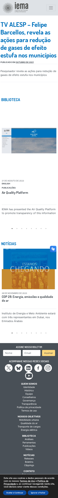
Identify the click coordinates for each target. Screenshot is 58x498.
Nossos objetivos (29, 416)
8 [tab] (46, 228)
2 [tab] (17, 228)
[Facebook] (38, 367)
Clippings (29, 465)
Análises (29, 439)
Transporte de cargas (29, 426)
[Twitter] (9, 367)
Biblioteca (29, 435)
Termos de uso (29, 410)
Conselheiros (29, 397)
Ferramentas (29, 442)
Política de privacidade (29, 407)
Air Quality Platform (15, 192)
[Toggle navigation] (50, 8)
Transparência (29, 403)
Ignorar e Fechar (38, 492)
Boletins (29, 461)
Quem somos (29, 383)
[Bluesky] (18, 367)
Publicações (29, 445)
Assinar (48, 353)
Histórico (29, 390)
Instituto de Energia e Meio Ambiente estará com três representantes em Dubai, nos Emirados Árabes (28, 317)
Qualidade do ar (29, 423)
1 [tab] (12, 228)
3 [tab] (21, 228)
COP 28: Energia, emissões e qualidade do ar (27, 299)
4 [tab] (26, 228)
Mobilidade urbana (29, 419)
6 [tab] (36, 228)
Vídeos (29, 449)
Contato (29, 471)
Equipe (29, 393)
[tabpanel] (29, 160)
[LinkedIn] (28, 367)
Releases (29, 458)
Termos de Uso (27, 481)
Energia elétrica (29, 430)
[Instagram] (48, 367)
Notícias (29, 455)
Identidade (29, 387)
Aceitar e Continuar (14, 492)
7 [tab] (41, 228)
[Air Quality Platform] (29, 140)
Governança (29, 400)
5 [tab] (31, 228)
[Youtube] (29, 375)
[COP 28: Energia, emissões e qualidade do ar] (29, 269)
